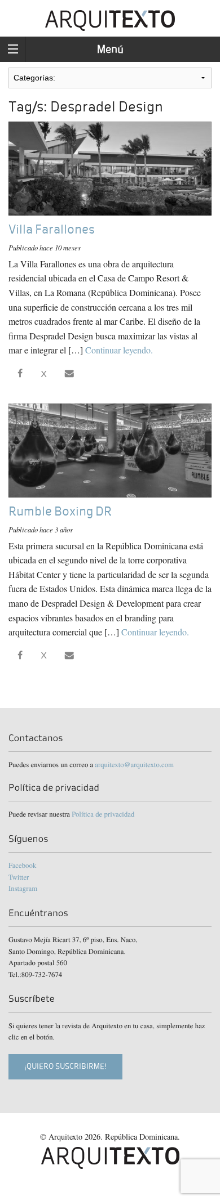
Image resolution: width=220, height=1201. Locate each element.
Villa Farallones (51, 229)
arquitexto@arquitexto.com (134, 764)
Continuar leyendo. (119, 350)
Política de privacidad (103, 814)
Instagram (22, 888)
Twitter (18, 877)
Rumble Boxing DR (60, 511)
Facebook (22, 865)
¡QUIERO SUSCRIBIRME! (65, 1066)
